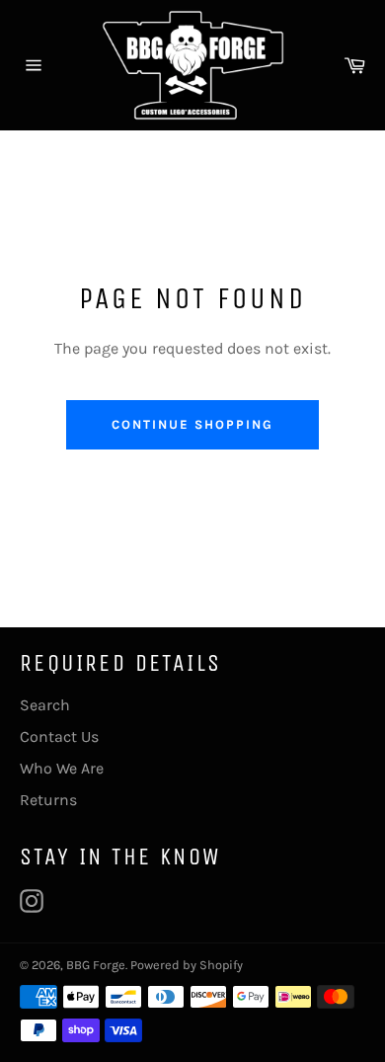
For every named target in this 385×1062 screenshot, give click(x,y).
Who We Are (62, 768)
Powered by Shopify (186, 964)
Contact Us (59, 736)
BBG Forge (95, 964)
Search (45, 704)
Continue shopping (192, 424)
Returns (48, 799)
